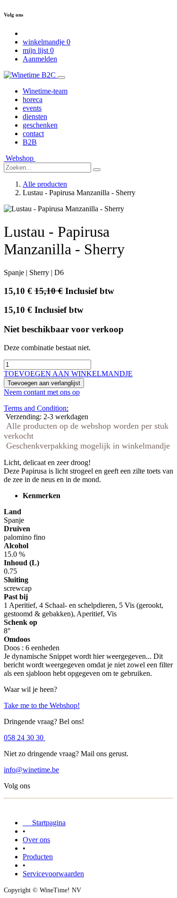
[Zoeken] (97, 169)
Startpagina (44, 823)
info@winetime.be (31, 770)
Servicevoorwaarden (53, 874)
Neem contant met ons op (42, 392)
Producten (38, 857)
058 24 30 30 (24, 738)
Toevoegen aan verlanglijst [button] (44, 383)
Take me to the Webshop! (42, 705)
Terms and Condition (35, 408)
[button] (68, 374)
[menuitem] (45, 91)
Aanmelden (40, 59)
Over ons (36, 840)
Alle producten (45, 184)
